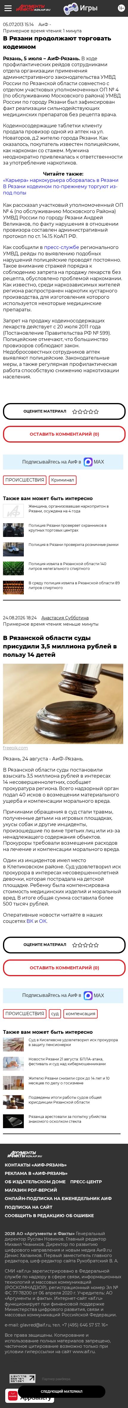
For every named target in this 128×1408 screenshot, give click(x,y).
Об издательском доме (35, 1181)
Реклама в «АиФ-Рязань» (36, 1173)
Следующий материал (61, 1392)
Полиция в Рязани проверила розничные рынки (73, 544)
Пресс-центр (86, 1181)
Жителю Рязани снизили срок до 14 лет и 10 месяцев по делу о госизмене (69, 1080)
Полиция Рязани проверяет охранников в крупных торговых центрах (68, 527)
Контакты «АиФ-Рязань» (36, 1165)
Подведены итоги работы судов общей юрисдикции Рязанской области (65, 1099)
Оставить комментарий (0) (64, 434)
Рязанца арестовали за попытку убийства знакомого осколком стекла (67, 1119)
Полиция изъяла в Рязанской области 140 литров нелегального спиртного (67, 566)
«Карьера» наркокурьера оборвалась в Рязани (60, 180)
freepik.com (15, 748)
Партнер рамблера (56, 1379)
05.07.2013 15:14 (18, 24)
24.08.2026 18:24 (20, 618)
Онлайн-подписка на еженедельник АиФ (58, 1198)
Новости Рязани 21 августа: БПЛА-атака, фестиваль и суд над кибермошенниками (67, 1061)
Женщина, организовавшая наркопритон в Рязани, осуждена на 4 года (69, 508)
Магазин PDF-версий (31, 1190)
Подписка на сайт (28, 1207)
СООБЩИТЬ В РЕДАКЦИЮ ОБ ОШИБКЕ (49, 1215)
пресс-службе (61, 247)
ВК (29, 921)
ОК (42, 921)
